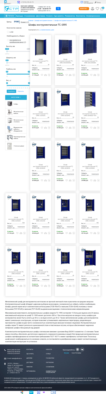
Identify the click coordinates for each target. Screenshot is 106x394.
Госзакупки (50, 358)
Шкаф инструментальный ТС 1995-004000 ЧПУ (90, 113)
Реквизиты (70, 16)
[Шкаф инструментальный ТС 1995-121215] (90, 258)
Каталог (11, 16)
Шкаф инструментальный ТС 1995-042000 (90, 219)
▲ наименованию (45, 30)
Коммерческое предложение (51, 371)
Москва (66, 353)
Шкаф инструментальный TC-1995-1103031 (41, 113)
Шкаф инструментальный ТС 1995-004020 (40, 166)
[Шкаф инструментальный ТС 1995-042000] (90, 205)
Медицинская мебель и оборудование (18, 129)
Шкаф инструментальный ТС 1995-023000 (90, 166)
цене (52, 30)
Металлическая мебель (18, 112)
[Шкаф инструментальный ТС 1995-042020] (16, 258)
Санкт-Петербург (76, 353)
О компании (30, 16)
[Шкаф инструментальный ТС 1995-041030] (40, 205)
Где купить (59, 16)
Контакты (80, 16)
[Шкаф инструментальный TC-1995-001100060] (90, 47)
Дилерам (29, 358)
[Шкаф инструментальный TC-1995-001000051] (65, 47)
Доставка (40, 16)
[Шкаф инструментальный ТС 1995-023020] (16, 205)
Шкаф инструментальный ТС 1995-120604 (65, 272)
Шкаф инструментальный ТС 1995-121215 (90, 272)
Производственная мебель (19, 137)
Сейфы (16, 104)
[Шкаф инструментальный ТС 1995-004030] (65, 152)
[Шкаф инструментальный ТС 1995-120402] (40, 258)
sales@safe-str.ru (16, 358)
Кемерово (83, 8)
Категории (15, 97)
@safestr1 (7, 3)
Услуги (49, 16)
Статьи (48, 354)
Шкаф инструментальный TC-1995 (41, 61)
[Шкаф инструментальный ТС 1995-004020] (40, 152)
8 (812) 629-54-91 (15, 353)
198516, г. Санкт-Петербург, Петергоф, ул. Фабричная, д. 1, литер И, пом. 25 (15, 370)
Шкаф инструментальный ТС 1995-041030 (40, 219)
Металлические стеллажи (18, 121)
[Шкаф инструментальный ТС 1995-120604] (65, 258)
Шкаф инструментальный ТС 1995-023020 (16, 219)
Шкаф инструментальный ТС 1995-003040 (65, 113)
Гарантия (29, 367)
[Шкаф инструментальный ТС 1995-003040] (65, 100)
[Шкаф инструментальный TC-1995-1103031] (40, 100)
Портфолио (50, 362)
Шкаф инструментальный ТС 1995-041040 (65, 219)
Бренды (19, 16)
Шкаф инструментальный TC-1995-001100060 (90, 61)
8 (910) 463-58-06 (15, 351)
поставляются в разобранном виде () (18, 41)
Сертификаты (30, 371)
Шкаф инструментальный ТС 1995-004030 (65, 166)
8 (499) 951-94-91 (15, 349)
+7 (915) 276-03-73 (27, 2)
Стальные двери (19, 146)
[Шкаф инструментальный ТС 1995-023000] (90, 152)
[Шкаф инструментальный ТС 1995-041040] (65, 205)
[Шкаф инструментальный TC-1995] (40, 47)
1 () (11, 32)
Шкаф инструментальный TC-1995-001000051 (65, 61)
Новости (49, 349)
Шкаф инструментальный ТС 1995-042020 (16, 272)
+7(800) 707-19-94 (44, 7)
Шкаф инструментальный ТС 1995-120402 (40, 272)
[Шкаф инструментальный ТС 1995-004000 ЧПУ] (90, 100)
